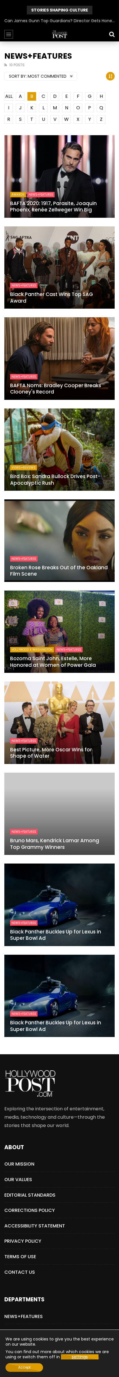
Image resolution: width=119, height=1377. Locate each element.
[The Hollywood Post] (59, 34)
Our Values (18, 1179)
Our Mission (19, 1164)
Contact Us (19, 1272)
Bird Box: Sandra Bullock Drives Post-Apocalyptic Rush (55, 479)
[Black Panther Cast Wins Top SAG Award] (59, 267)
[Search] (112, 34)
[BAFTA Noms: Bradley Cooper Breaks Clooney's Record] (59, 358)
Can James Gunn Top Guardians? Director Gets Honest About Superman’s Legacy (59, 21)
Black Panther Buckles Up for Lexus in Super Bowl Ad (55, 935)
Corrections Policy (29, 1210)
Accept (24, 1367)
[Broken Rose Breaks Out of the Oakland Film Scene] (59, 540)
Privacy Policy (22, 1241)
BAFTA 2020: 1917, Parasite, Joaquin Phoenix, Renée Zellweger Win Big (53, 206)
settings (80, 1356)
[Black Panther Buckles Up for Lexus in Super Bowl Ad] (59, 905)
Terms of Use (20, 1256)
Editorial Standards (29, 1195)
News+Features (41, 194)
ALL (8, 96)
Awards (18, 194)
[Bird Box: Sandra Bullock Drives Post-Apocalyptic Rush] (59, 449)
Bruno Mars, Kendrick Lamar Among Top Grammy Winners (54, 844)
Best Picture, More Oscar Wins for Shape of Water (51, 753)
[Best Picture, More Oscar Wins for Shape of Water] (59, 722)
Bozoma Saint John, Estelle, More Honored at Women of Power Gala (53, 662)
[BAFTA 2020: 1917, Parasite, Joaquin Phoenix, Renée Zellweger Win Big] (59, 176)
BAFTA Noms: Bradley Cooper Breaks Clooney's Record (55, 389)
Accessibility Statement (34, 1226)
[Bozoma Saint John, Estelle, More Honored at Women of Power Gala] (59, 632)
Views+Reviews (24, 467)
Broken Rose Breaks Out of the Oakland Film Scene (59, 571)
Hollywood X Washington (32, 650)
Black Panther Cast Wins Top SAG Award (51, 297)
